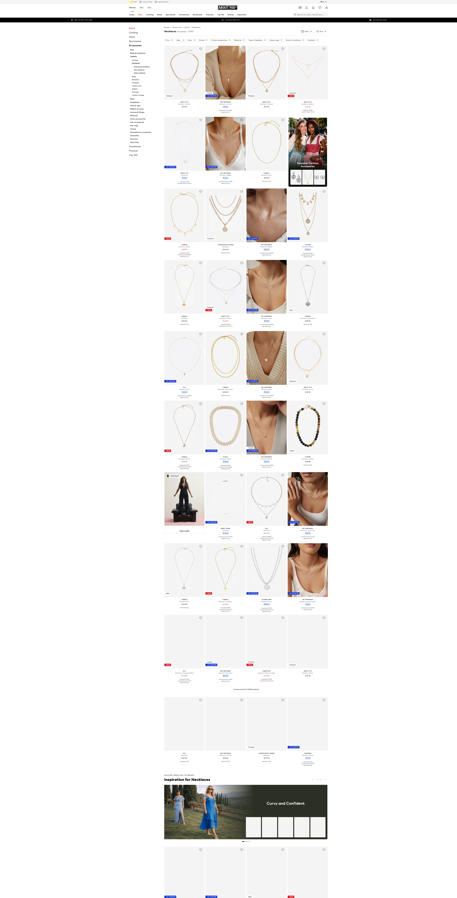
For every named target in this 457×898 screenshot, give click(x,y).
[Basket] (326, 7)
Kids (149, 8)
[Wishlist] (319, 7)
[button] (306, 31)
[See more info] (184, 110)
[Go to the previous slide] (313, 779)
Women (132, 8)
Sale (178, 40)
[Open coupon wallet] (299, 7)
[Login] (306, 7)
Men (142, 8)
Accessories (176, 27)
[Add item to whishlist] (200, 49)
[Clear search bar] (326, 14)
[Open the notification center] (313, 8)
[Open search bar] (294, 14)
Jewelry (187, 27)
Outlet (135, 2)
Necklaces (196, 27)
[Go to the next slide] (325, 779)
